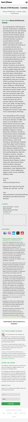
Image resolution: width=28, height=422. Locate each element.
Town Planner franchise (7, 358)
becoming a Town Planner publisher (12, 316)
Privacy (14, 416)
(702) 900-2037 (7, 211)
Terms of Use (22, 413)
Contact (15, 413)
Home (3, 413)
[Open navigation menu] (26, 2)
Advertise (9, 413)
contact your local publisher (16, 295)
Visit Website (6, 213)
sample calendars (6, 349)
